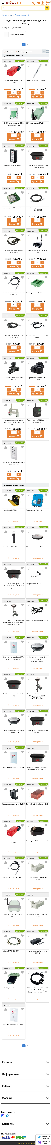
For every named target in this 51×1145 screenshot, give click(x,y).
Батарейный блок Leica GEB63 (37, 804)
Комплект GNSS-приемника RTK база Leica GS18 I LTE (37, 768)
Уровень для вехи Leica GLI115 (13, 804)
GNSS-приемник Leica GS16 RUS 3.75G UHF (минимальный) (37, 659)
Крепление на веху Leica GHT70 (14, 379)
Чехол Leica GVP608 (9, 547)
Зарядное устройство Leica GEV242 (37, 952)
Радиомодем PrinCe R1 (34, 510)
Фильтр (9, 52)
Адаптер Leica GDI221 (34, 293)
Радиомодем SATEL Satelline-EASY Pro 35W (37, 421)
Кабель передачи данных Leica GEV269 (13, 336)
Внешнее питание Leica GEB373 (14, 82)
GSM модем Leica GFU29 (35, 123)
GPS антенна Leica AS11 (35, 547)
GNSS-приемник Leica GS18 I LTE (13, 695)
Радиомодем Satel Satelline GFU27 (37, 878)
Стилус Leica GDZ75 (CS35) (35, 81)
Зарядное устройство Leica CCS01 (37, 251)
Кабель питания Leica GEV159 (37, 620)
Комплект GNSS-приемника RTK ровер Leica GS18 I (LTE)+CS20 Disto (37, 696)
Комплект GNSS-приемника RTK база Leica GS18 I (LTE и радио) (14, 586)
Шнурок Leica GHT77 (33, 584)
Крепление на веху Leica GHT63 (37, 379)
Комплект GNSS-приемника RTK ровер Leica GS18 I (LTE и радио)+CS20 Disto (13, 622)
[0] (47, 4)
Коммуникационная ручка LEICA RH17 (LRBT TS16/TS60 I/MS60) (14, 422)
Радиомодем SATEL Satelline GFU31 (37, 915)
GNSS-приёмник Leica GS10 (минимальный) (14, 124)
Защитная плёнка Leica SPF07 (13, 1024)
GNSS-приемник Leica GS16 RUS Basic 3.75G (14, 731)
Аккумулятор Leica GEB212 (12, 165)
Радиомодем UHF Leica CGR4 (12, 208)
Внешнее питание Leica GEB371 (14, 842)
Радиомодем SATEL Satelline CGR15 (14, 915)
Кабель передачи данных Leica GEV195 (13, 251)
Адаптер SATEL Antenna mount (37, 841)
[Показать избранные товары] (38, 3)
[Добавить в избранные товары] (22, 65)
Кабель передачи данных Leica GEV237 (37, 209)
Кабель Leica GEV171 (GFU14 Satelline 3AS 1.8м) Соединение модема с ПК (37, 990)
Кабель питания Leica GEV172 (13, 877)
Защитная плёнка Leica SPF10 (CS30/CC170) (14, 463)
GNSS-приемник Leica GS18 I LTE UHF (37, 731)
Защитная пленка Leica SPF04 (13, 767)
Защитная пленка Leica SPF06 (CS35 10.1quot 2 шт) (14, 658)
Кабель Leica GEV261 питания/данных (37, 336)
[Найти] (47, 8)
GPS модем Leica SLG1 (10, 988)
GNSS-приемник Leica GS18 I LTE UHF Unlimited (37, 166)
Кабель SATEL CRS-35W (10, 951)
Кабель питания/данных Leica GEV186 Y (14, 294)
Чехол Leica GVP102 (9, 510)
